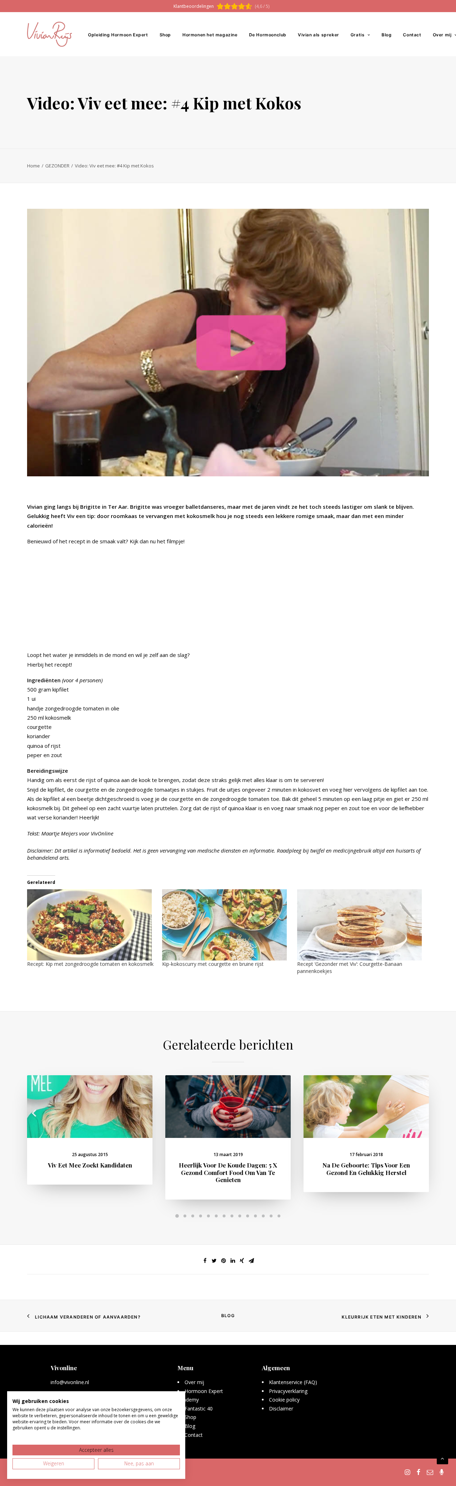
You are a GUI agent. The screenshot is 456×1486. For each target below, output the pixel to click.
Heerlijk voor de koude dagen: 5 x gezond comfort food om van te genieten (228, 1172)
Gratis (358, 34)
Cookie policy (284, 1399)
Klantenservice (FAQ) (293, 1382)
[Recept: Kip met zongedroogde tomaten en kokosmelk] (91, 925)
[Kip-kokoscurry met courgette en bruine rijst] (226, 925)
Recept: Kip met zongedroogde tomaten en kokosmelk (90, 964)
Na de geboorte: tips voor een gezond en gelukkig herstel (366, 1168)
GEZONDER (57, 165)
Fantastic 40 (199, 1408)
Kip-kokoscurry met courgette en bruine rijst (213, 964)
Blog (387, 34)
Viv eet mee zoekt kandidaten (90, 1165)
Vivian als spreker (318, 34)
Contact (412, 34)
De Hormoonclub (267, 34)
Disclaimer (281, 1408)
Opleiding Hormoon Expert (118, 34)
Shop (165, 34)
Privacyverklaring (288, 1391)
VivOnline (102, 833)
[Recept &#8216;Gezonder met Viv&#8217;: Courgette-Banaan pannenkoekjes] (361, 925)
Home (33, 165)
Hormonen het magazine (210, 34)
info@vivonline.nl (70, 1382)
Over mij (194, 1382)
